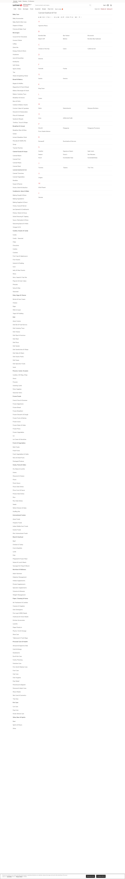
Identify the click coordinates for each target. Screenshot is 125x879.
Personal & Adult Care (19, 688)
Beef (14, 541)
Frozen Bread (17, 407)
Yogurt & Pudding (18, 313)
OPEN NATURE (67, 118)
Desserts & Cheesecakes (20, 112)
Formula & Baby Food (19, 29)
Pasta (14, 480)
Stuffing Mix (16, 511)
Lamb (14, 552)
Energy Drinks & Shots (19, 51)
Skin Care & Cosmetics (19, 695)
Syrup (14, 144)
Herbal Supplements (19, 581)
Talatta (65, 168)
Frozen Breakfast (18, 411)
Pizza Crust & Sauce (19, 490)
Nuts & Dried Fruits (18, 458)
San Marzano (91, 154)
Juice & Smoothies (18, 58)
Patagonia (66, 128)
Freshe (65, 68)
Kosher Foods (17, 530)
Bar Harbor (66, 35)
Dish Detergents (18, 610)
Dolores (40, 59)
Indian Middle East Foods (20, 526)
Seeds (14, 504)
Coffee (15, 44)
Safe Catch (91, 151)
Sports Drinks (17, 69)
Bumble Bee (42, 35)
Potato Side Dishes (18, 494)
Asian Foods (16, 519)
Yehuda (40, 197)
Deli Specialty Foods (19, 364)
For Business (31, 1)
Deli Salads (16, 346)
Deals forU (97, 9)
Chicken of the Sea (43, 49)
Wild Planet (42, 187)
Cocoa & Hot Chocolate (20, 37)
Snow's (65, 154)
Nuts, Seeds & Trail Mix (20, 277)
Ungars (40, 177)
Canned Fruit (16, 159)
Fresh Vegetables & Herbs (21, 454)
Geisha (40, 78)
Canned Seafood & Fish (20, 170)
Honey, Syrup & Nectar (19, 206)
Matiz (40, 108)
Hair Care (15, 674)
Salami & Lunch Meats (19, 562)
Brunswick (91, 35)
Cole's (65, 49)
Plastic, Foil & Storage (19, 631)
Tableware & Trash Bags (20, 638)
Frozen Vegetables (18, 432)
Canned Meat (17, 166)
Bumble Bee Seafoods (94, 39)
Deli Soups (16, 360)
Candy (15, 235)
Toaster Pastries (18, 148)
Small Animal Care (18, 714)
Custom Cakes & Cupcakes (21, 108)
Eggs (14, 306)
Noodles (15, 180)
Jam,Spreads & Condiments (21, 209)
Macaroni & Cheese (18, 476)
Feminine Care (17, 663)
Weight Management (19, 595)
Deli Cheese (16, 332)
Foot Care (16, 670)
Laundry (15, 624)
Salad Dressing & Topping (20, 216)
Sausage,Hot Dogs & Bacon (21, 566)
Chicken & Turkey (18, 545)
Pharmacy (25, 1)
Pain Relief (16, 681)
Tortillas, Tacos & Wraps (20, 122)
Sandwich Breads (18, 119)
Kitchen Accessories (19, 620)
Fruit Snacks (16, 260)
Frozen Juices (17, 422)
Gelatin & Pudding (18, 263)
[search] (90, 5)
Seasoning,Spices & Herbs (20, 224)
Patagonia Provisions (94, 128)
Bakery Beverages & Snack (21, 91)
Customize (9, 876)
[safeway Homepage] (17, 5)
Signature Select (68, 151)
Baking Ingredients (18, 199)
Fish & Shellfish (17, 548)
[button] (27, 4)
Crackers (15, 253)
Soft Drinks (16, 65)
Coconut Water (17, 40)
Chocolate (16, 245)
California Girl (92, 49)
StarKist (40, 151)
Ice (13, 436)
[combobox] (63, 5)
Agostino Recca (42, 26)
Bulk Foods (16, 447)
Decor (14, 378)
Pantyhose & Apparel (19, 685)
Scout (40, 158)
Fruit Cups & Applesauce (20, 256)
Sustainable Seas (68, 158)
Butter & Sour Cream (19, 299)
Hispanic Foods (17, 523)
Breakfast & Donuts (19, 98)
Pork (14, 555)
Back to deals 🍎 (59, 9)
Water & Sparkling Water (20, 76)
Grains (15, 472)
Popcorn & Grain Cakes (19, 281)
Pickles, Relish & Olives (20, 213)
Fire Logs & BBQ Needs (20, 613)
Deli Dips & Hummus (19, 335)
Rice (14, 497)
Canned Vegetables (19, 177)
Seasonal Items (17, 393)
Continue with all (101, 876)
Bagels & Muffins (18, 83)
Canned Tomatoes (18, 173)
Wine (14, 728)
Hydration (16, 54)
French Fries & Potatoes (20, 400)
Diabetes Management (20, 577)
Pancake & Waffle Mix (19, 141)
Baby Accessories (18, 18)
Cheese (15, 303)
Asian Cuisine (17, 321)
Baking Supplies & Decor (20, 202)
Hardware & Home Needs (20, 617)
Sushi (14, 367)
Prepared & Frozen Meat (20, 559)
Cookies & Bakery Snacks (20, 105)
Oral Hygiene (17, 678)
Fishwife (40, 68)
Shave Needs (17, 692)
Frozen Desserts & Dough (20, 414)
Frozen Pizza (16, 429)
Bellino (65, 39)
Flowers (15, 382)
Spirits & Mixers (17, 725)
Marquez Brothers (93, 108)
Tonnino (40, 168)
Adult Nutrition (17, 574)
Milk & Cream (17, 310)
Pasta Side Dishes (18, 487)
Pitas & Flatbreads (18, 115)
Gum (14, 267)
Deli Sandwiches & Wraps (20, 349)
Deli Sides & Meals (18, 353)
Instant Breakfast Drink (20, 137)
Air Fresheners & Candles (20, 602)
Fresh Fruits (16, 451)
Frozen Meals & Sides (19, 425)
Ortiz (39, 118)
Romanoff (41, 141)
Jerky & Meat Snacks (19, 270)
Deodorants (16, 653)
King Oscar (41, 88)
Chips (14, 242)
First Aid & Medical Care (20, 667)
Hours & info (25, 5)
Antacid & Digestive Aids (20, 646)
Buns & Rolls (17, 101)
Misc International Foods (20, 533)
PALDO (40, 128)
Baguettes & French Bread (21, 87)
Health (19, 1)
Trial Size (15, 699)
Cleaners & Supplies (19, 606)
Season (40, 154)
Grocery (15, 1)
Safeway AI (109, 9)
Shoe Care (16, 634)
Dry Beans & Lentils (19, 469)
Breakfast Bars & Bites (20, 130)
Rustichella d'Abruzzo (69, 141)
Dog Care (15, 710)
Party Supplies (17, 389)
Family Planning (17, 660)
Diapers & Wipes (18, 26)
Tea (14, 72)
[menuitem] (15, 9)
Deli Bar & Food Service (20, 325)
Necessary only (90, 876)
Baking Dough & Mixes (19, 195)
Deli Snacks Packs (18, 357)
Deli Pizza (16, 342)
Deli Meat (16, 339)
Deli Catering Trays (18, 328)
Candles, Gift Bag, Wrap (20, 375)
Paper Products (17, 627)
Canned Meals (17, 163)
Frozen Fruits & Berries (19, 418)
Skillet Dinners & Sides (19, 508)
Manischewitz (67, 108)
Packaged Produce (18, 461)
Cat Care (15, 707)
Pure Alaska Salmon (44, 131)
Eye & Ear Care (17, 656)
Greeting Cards (17, 386)
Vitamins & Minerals (19, 591)
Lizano (40, 98)
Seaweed (15, 292)
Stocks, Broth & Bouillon (20, 187)
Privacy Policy (19, 876)
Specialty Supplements (20, 588)
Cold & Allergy (17, 649)
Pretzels (15, 284)
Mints (14, 274)
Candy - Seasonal (18, 238)
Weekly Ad (103, 9)
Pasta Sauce (16, 483)
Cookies (15, 249)
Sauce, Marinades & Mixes (20, 220)
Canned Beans (17, 156)
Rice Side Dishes (18, 501)
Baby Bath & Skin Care (19, 22)
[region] (62, 876)
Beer (14, 721)
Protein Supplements (19, 584)
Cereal (15, 134)
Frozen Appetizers (18, 404)
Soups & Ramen (17, 184)
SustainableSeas (92, 158)
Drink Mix (15, 47)
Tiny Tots (90, 168)
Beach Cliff (41, 39)
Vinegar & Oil (17, 227)
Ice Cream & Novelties (19, 439)
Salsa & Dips (16, 288)
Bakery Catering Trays (19, 94)
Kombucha (16, 62)
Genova (65, 78)
